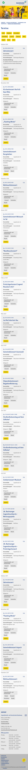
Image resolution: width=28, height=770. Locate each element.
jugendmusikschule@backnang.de (9, 730)
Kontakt (3, 759)
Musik (5, 75)
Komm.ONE (23, 767)
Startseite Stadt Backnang (21, 4)
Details (6, 78)
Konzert (7, 73)
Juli (14, 40)
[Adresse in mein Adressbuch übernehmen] (26, 715)
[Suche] (1, 3)
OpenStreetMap (4, 721)
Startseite (3, 22)
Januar (11, 36)
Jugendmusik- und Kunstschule (8, 69)
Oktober (9, 33)
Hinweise (3, 765)
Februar (18, 36)
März (24, 36)
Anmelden (5, 768)
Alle (3, 33)
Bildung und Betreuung (12, 22)
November (16, 33)
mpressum (3, 755)
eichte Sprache (4, 762)
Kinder (6, 696)
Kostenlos (13, 73)
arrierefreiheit (5, 760)
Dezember (4, 36)
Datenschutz (4, 757)
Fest (10, 429)
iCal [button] (24, 48)
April (3, 40)
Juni (9, 40)
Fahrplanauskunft (5, 723)
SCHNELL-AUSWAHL (25, 16)
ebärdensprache (5, 763)
